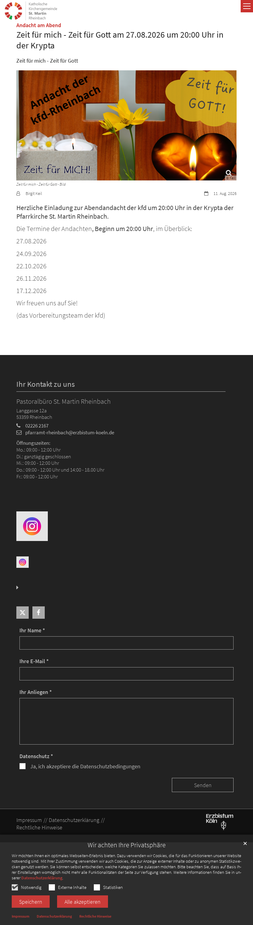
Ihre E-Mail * (34, 661)
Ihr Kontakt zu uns (45, 384)
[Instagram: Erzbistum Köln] (22, 562)
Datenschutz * (36, 756)
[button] (22, 612)
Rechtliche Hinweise (95, 916)
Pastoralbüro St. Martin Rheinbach (63, 401)
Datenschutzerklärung (41, 878)
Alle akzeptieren (82, 901)
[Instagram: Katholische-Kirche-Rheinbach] (32, 526)
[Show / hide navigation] (247, 6)
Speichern (30, 901)
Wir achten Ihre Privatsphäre (127, 845)
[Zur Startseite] (31, 11)
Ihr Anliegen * (35, 692)
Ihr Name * (32, 630)
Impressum (20, 916)
